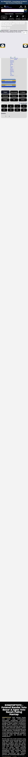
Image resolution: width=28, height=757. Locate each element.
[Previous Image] (2, 46)
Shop (2, 7)
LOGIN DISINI (8, 85)
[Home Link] (9, 7)
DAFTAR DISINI (8, 80)
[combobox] (12, 10)
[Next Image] (25, 46)
